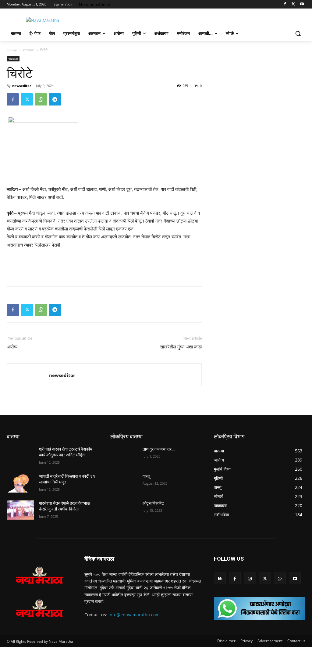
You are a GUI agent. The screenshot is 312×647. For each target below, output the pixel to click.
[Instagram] (250, 578)
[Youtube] (301, 4)
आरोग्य (12, 347)
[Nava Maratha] (42, 20)
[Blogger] (220, 578)
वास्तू (146, 476)
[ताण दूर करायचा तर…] (124, 455)
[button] (298, 33)
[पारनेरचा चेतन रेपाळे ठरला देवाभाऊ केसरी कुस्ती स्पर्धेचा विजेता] (20, 510)
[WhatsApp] (41, 99)
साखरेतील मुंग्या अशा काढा (181, 347)
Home (12, 50)
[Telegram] (55, 99)
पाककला (28, 50)
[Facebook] (285, 4)
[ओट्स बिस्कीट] (124, 510)
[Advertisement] (104, 266)
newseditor (21, 85)
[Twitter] (293, 4)
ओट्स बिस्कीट (153, 503)
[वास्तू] (124, 483)
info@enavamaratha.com (134, 615)
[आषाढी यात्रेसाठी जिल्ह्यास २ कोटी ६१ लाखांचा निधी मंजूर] (20, 483)
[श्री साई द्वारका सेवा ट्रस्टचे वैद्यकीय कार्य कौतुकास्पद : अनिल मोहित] (20, 455)
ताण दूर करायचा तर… (159, 449)
